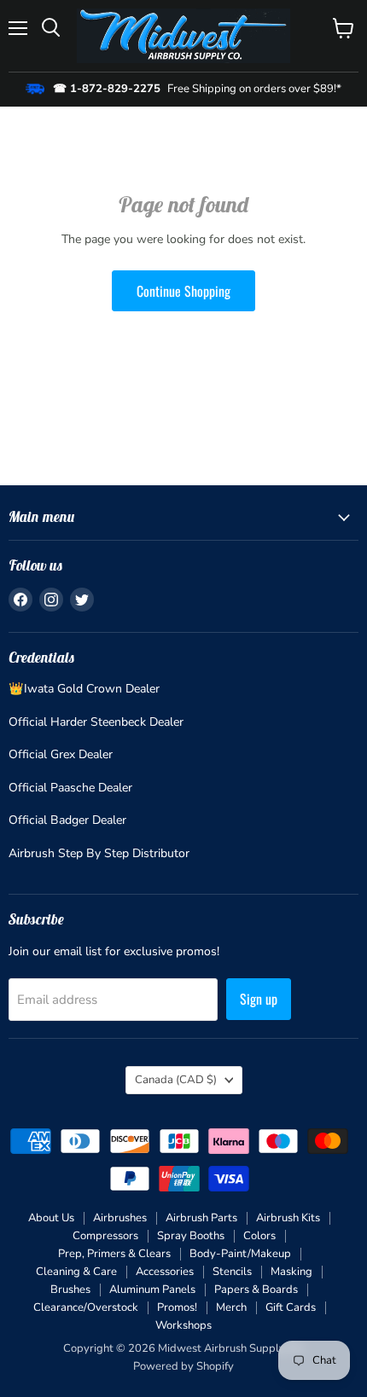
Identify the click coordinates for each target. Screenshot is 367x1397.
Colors (259, 1235)
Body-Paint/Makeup (240, 1253)
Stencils (232, 1271)
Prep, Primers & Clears (114, 1253)
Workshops (183, 1325)
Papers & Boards (256, 1289)
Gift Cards (290, 1307)
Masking (291, 1271)
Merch (231, 1307)
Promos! (177, 1307)
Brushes (70, 1289)
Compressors (105, 1235)
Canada (176, 1079)
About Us (51, 1218)
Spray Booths (190, 1235)
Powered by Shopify (183, 1366)
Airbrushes (120, 1218)
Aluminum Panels (152, 1289)
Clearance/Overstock (85, 1307)
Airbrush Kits (288, 1218)
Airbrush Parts (201, 1218)
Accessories (165, 1271)
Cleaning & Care (76, 1271)
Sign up (258, 998)
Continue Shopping (183, 291)
